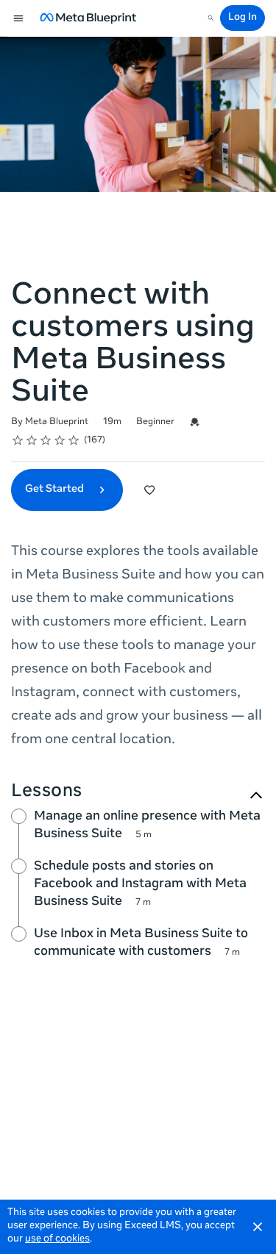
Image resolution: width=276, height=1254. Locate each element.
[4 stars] (60, 440)
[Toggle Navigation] (19, 18)
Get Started (55, 489)
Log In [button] (242, 18)
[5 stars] (74, 440)
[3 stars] (46, 440)
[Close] (258, 1227)
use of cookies (57, 1239)
